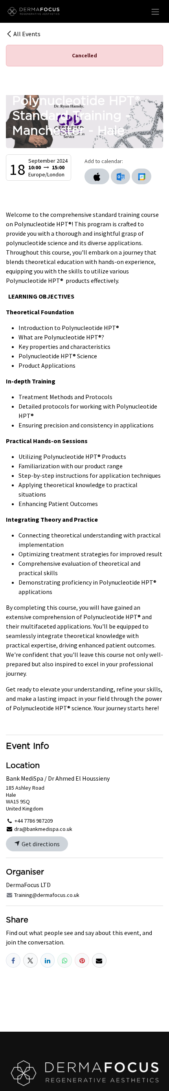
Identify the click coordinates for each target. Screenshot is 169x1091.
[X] (30, 960)
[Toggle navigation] (155, 11)
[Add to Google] (141, 176)
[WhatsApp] (64, 960)
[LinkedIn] (47, 960)
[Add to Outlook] (120, 176)
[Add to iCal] (96, 176)
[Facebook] (13, 960)
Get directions (40, 844)
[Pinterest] (82, 960)
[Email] (99, 960)
